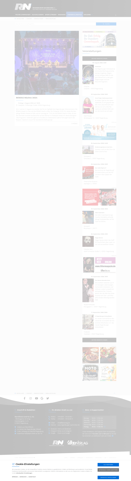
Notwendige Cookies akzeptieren (108, 470)
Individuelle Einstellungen (108, 477)
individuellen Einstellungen (24, 473)
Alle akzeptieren (108, 464)
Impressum (15, 476)
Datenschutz (23, 476)
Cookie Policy (32, 476)
